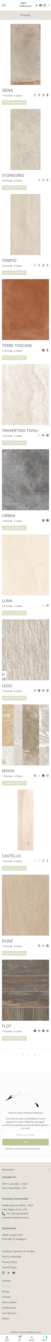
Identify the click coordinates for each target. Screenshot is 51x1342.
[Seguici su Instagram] (44, 5)
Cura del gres (9, 1313)
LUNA (7, 600)
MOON (8, 770)
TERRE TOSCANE (17, 345)
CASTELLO (11, 856)
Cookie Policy (9, 1267)
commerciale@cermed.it (15, 1217)
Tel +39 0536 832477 (17, 1213)
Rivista (5, 1291)
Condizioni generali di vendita (18, 1251)
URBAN (8, 515)
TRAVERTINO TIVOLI (20, 430)
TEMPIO (9, 260)
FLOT (6, 1026)
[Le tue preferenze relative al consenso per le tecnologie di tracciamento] (46, 1337)
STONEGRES (13, 175)
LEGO (7, 685)
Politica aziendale (11, 1256)
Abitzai (5, 1318)
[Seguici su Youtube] (40, 5)
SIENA (7, 90)
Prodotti (6, 1286)
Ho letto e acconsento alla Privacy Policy (22, 1148)
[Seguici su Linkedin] (36, 5)
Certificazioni (9, 1307)
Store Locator (9, 1302)
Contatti (6, 1296)
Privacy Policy (9, 1262)
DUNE (7, 941)
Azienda (6, 1280)
